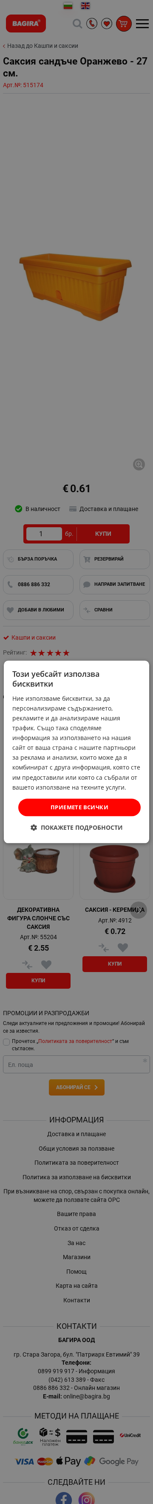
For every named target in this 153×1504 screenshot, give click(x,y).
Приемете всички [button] (79, 807)
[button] (77, 828)
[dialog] (76, 752)
